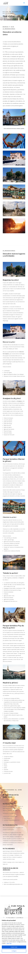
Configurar (14, 951)
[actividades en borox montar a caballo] (14, 225)
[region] (14, 936)
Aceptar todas (14, 947)
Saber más (9, 943)
